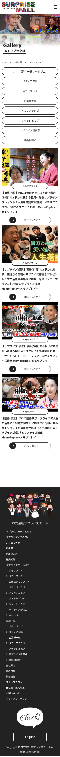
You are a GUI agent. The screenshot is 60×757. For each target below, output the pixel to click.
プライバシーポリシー (17, 698)
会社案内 (10, 665)
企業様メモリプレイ (19, 581)
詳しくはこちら (32, 220)
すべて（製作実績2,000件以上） (30, 71)
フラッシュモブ (30, 120)
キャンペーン (16, 615)
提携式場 (10, 559)
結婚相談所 (30, 140)
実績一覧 (18, 62)
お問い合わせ (13, 693)
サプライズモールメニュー (20, 565)
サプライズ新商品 (30, 130)
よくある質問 (13, 542)
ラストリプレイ (17, 598)
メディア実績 (30, 81)
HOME (4, 62)
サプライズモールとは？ (19, 531)
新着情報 (10, 676)
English (30, 737)
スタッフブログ (14, 682)
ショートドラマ (17, 604)
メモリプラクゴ (30, 110)
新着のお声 (12, 553)
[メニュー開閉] (55, 7)
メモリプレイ (30, 91)
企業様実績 (30, 100)
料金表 (9, 548)
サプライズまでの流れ (17, 537)
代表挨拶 (10, 671)
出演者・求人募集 (15, 687)
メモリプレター (17, 576)
